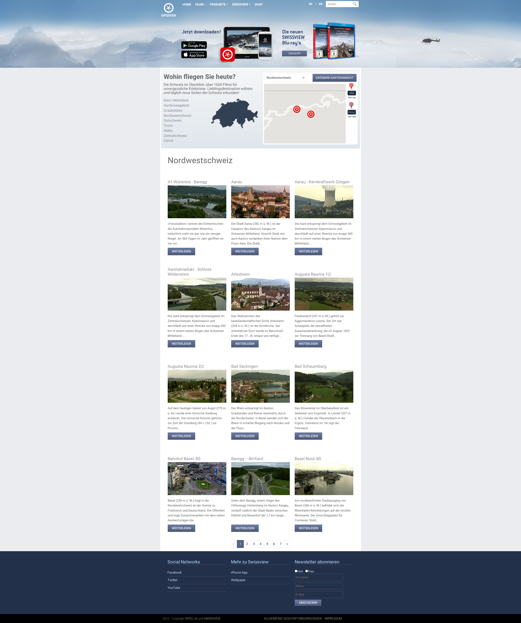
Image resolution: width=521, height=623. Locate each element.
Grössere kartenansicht (335, 77)
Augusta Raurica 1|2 (313, 274)
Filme (199, 4)
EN (321, 3)
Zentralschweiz (175, 136)
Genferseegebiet (176, 105)
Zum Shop (294, 53)
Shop (259, 4)
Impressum (333, 618)
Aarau (236, 181)
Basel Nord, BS (308, 458)
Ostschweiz (173, 120)
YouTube (173, 588)
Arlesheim (240, 274)
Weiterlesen (181, 251)
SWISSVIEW (212, 618)
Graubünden (173, 110)
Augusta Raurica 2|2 (186, 366)
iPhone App (239, 572)
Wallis (168, 131)
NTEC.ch (191, 618)
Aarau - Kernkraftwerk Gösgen (322, 181)
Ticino (168, 125)
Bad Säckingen (244, 366)
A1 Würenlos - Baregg (187, 181)
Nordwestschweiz (177, 115)
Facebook (174, 572)
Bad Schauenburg (310, 366)
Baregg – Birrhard (247, 458)
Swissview (240, 4)
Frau (311, 571)
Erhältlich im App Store (194, 55)
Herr (300, 571)
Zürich (168, 141)
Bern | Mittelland (176, 100)
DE (310, 3)
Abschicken (308, 602)
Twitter (172, 580)
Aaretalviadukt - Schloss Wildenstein (189, 272)
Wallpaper (238, 580)
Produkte (217, 4)
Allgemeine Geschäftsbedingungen (293, 618)
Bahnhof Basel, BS (184, 458)
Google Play (194, 45)
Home (187, 4)
